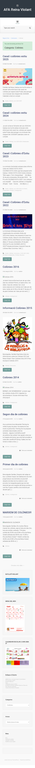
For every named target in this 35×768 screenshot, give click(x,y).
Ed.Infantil (24, 188)
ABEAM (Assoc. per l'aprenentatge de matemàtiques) (15, 679)
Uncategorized (17, 190)
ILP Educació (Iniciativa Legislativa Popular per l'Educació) (16, 685)
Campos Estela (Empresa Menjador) (12, 687)
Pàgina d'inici (6, 38)
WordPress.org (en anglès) (10, 741)
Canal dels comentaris (9, 740)
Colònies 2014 (11, 377)
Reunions (22, 255)
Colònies (11, 101)
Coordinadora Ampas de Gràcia (11, 684)
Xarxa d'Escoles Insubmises (10, 686)
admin (20, 271)
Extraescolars (25, 141)
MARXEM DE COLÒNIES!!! (17, 512)
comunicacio (21, 64)
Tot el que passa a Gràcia (10, 680)
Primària (12, 190)
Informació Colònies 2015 (17, 308)
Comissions (14, 38)
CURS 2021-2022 (24, 253)
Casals (7, 101)
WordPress (27, 760)
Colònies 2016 (11, 266)
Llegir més (7, 105)
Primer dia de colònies (15, 464)
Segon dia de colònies (15, 414)
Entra (6, 737)
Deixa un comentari (27, 450)
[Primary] (17, 22)
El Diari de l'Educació (9, 681)
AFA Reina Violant (17, 10)
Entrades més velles (17, 565)
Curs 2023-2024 (18, 141)
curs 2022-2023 (18, 188)
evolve (6, 760)
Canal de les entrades (9, 739)
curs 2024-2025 (18, 101)
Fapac (6, 682)
